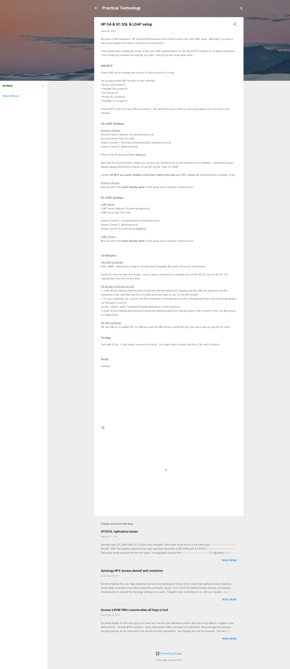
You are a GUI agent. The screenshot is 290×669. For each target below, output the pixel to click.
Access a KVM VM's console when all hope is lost (134, 610)
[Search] (241, 9)
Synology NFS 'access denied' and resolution (132, 570)
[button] (235, 24)
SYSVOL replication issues (119, 531)
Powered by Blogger (171, 653)
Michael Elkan (176, 660)
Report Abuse (11, 96)
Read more (229, 560)
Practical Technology (121, 8)
